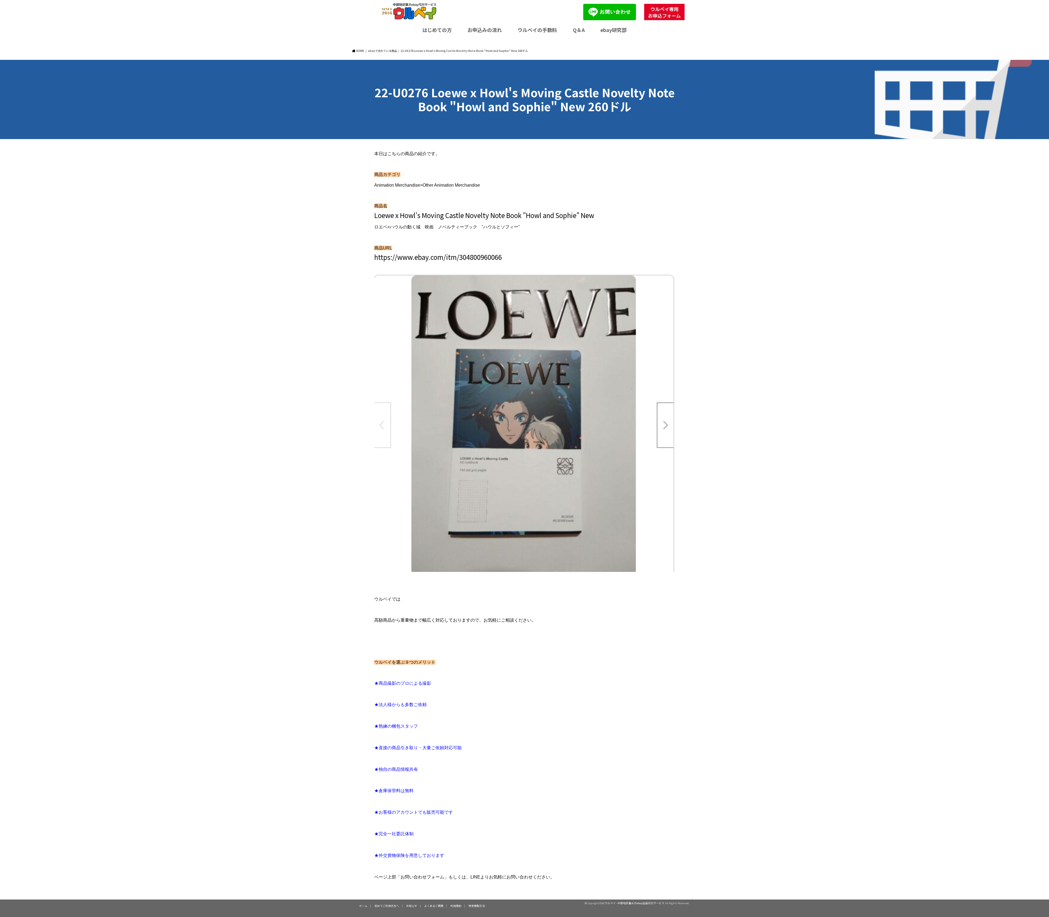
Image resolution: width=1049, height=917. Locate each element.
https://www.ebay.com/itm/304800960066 (438, 257)
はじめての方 (437, 29)
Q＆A (579, 29)
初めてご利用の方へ (387, 906)
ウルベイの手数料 (537, 29)
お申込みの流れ (484, 29)
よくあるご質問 (433, 906)
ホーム (363, 906)
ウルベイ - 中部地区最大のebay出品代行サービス (634, 903)
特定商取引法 (476, 906)
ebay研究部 (613, 29)
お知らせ (411, 906)
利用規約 (455, 906)
